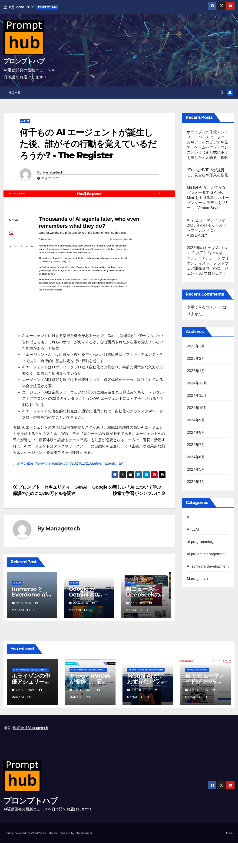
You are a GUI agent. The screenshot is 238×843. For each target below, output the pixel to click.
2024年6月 (196, 457)
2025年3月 (196, 346)
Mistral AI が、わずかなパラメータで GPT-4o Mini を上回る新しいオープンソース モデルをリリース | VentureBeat (208, 197)
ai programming (200, 542)
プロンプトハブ (24, 61)
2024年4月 (196, 482)
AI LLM (25, 121)
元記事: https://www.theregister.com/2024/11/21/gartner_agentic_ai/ (68, 463)
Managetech (53, 172)
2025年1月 (196, 371)
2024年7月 (196, 445)
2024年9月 (196, 420)
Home (14, 92)
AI (188, 517)
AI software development (208, 566)
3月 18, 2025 (26, 690)
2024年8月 (196, 432)
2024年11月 (197, 395)
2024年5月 (196, 469)
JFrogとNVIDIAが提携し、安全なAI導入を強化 (89, 681)
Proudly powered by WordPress (25, 833)
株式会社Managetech (30, 728)
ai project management (206, 554)
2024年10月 (197, 408)
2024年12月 (197, 383)
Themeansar (83, 833)
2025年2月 (196, 358)
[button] (221, 92)
